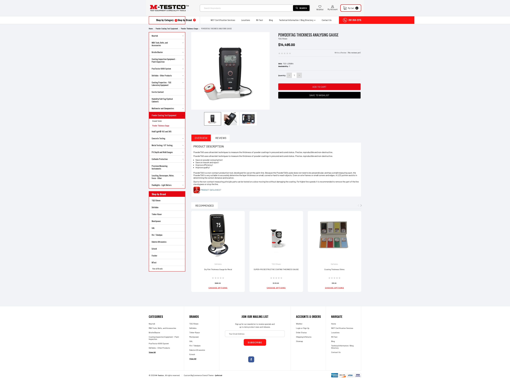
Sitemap (299, 341)
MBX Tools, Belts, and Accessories (160, 44)
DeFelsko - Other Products (162, 75)
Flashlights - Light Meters (161, 185)
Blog (271, 20)
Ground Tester (157, 121)
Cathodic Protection (160, 159)
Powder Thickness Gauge (189, 28)
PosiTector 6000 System (161, 68)
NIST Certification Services (223, 20)
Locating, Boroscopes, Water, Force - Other (163, 177)
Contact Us (327, 20)
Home (151, 28)
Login (298, 328)
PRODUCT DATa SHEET (210, 190)
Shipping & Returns (303, 337)
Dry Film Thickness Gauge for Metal (218, 269)
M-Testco (159, 375)
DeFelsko (155, 207)
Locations (245, 20)
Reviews (220, 137)
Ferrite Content (158, 91)
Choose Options (218, 288)
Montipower (156, 221)
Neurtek (155, 35)
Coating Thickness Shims (334, 269)
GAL (153, 227)
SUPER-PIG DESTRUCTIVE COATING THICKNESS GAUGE (276, 269)
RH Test (259, 20)
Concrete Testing (158, 138)
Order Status (301, 332)
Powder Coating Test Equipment (167, 28)
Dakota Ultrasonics (159, 241)
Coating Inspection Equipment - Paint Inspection (164, 60)
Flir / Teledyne (157, 234)
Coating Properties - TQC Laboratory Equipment (161, 83)
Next (266, 71)
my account (333, 9)
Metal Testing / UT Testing (162, 145)
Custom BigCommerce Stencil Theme (198, 375)
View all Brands (157, 268)
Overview (201, 137)
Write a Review (340, 52)
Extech (154, 248)
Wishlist (320, 9)
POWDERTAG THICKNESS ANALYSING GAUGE (216, 28)
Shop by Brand (185, 20)
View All (152, 352)
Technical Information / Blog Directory (296, 20)
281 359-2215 (354, 20)
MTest (154, 262)
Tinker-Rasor (157, 214)
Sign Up (306, 328)
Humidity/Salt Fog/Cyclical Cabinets (162, 100)
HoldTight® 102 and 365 (161, 131)
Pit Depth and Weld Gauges (162, 152)
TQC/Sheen (156, 200)
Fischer (154, 255)
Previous (194, 71)
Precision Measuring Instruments (159, 167)
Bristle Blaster (157, 52)
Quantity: (282, 75)
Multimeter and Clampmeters (163, 108)
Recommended (204, 205)
